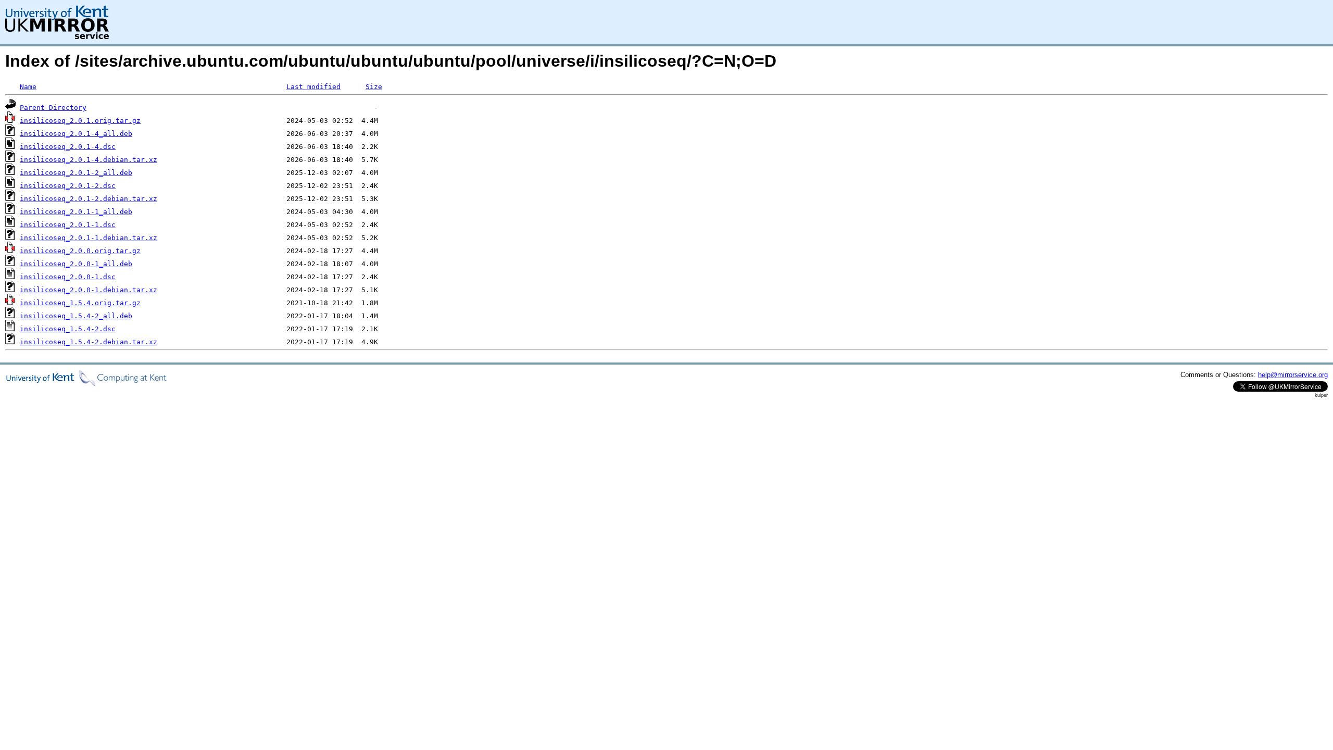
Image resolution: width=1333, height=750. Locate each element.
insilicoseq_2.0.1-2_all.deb (76, 173)
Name (28, 87)
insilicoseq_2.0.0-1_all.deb (76, 264)
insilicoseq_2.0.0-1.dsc (68, 277)
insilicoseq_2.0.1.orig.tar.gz (80, 120)
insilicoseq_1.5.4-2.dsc (68, 329)
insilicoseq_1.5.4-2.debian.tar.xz (88, 342)
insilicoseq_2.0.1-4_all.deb (76, 134)
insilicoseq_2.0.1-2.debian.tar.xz (88, 199)
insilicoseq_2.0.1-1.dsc (68, 225)
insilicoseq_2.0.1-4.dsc (68, 147)
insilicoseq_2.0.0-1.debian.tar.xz (88, 290)
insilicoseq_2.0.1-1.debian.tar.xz (88, 238)
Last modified (313, 87)
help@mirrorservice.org (1293, 375)
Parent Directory (53, 107)
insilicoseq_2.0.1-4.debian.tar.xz (88, 160)
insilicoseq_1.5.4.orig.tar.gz (80, 303)
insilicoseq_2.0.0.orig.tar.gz (80, 251)
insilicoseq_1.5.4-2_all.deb (76, 316)
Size (374, 87)
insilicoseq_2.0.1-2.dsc (68, 186)
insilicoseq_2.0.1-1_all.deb (76, 212)
